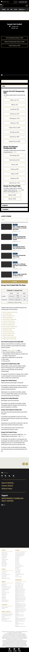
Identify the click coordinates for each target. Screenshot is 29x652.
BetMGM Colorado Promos (20, 590)
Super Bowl (4, 593)
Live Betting (4, 560)
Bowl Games (4, 584)
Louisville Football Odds (8, 321)
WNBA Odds (17, 567)
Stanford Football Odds (8, 331)
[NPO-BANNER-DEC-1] (14, 76)
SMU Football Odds (7, 330)
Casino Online (7, 486)
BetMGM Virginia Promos (20, 619)
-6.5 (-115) (11, 299)
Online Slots (4, 577)
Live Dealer (4, 573)
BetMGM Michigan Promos (20, 603)
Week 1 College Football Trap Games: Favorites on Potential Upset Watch (19, 228)
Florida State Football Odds (9, 319)
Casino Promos (18, 582)
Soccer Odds (4, 564)
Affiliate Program (5, 607)
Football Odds (4, 556)
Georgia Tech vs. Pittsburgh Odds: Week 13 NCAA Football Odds (20, 265)
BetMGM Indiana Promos (20, 593)
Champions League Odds (20, 552)
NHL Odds (17, 563)
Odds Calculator (23, 9)
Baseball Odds (4, 552)
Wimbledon (4, 597)
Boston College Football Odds (10, 312)
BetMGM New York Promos (20, 610)
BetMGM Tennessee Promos (20, 618)
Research (3, 617)
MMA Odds (4, 562)
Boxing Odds (4, 555)
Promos (4, 9)
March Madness (5, 601)
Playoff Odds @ (14, 45)
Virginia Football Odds (8, 335)
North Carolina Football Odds (10, 326)
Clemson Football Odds (8, 316)
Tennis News (17, 572)
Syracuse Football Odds (8, 333)
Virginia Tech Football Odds (9, 337)
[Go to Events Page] (14, 296)
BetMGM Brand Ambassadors (7, 614)
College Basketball (5, 589)
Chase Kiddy (15, 268)
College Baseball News (19, 574)
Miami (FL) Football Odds (9, 323)
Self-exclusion (4, 619)
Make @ (12, 195)
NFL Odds (17, 562)
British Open (4, 585)
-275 (24, 299)
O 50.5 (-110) (17, 296)
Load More (14, 281)
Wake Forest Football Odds (9, 339)
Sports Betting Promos (19, 583)
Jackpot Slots (4, 571)
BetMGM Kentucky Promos (20, 597)
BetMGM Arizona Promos (20, 589)
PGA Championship (5, 592)
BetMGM (14, 231)
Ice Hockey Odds (5, 559)
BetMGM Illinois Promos (19, 591)
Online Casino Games (6, 574)
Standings (5, 209)
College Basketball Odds (19, 554)
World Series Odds (5, 600)
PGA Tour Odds (18, 564)
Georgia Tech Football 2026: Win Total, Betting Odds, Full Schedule (19, 238)
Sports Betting (8, 483)
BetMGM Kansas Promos (20, 595)
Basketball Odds (5, 554)
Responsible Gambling (12, 498)
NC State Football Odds (8, 324)
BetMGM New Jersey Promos (20, 609)
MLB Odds (17, 558)
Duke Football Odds (7, 317)
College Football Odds (19, 555)
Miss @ (12, 199)
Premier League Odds (19, 566)
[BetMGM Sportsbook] (5, 2)
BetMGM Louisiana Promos (20, 598)
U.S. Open (3, 596)
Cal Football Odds (7, 314)
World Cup (4, 598)
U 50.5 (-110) (17, 299)
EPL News (17, 568)
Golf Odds (3, 558)
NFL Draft (3, 590)
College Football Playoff (6, 586)
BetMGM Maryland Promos (20, 599)
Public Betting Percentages (7, 621)
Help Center (7, 501)
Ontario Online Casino (6, 578)
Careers (3, 608)
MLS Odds (17, 559)
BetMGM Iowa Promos (19, 594)
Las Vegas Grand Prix (6, 588)
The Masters (4, 594)
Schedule (5, 205)
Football (15, 224)
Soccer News (17, 571)
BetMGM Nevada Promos (20, 607)
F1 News (17, 575)
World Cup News (18, 576)
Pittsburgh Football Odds (9, 328)
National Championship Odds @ (14, 41)
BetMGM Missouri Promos (20, 606)
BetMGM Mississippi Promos (20, 605)
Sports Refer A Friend (19, 585)
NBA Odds (17, 560)
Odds (3, 86)
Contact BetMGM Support (6, 615)
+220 (24, 296)
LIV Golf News (17, 556)
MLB (11, 9)
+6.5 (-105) (11, 296)
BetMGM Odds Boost (19, 587)
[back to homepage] (3, 5)
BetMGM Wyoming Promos (20, 626)
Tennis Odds (4, 566)
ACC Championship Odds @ (14, 38)
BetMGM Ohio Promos (19, 614)
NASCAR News (18, 570)
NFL (8, 9)
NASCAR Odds (4, 563)
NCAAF (15, 9)
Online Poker (7, 489)
